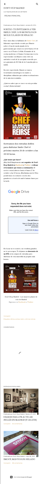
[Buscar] (37, 3)
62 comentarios (17, 424)
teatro (22, 319)
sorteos (17, 319)
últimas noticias (30, 319)
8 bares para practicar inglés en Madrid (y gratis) (20, 418)
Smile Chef (31, 41)
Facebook (22, 302)
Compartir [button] (7, 316)
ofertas (12, 319)
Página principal (12, 16)
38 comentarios (17, 463)
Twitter (30, 302)
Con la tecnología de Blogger (23, 477)
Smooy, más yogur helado (19, 459)
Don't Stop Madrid (14, 8)
